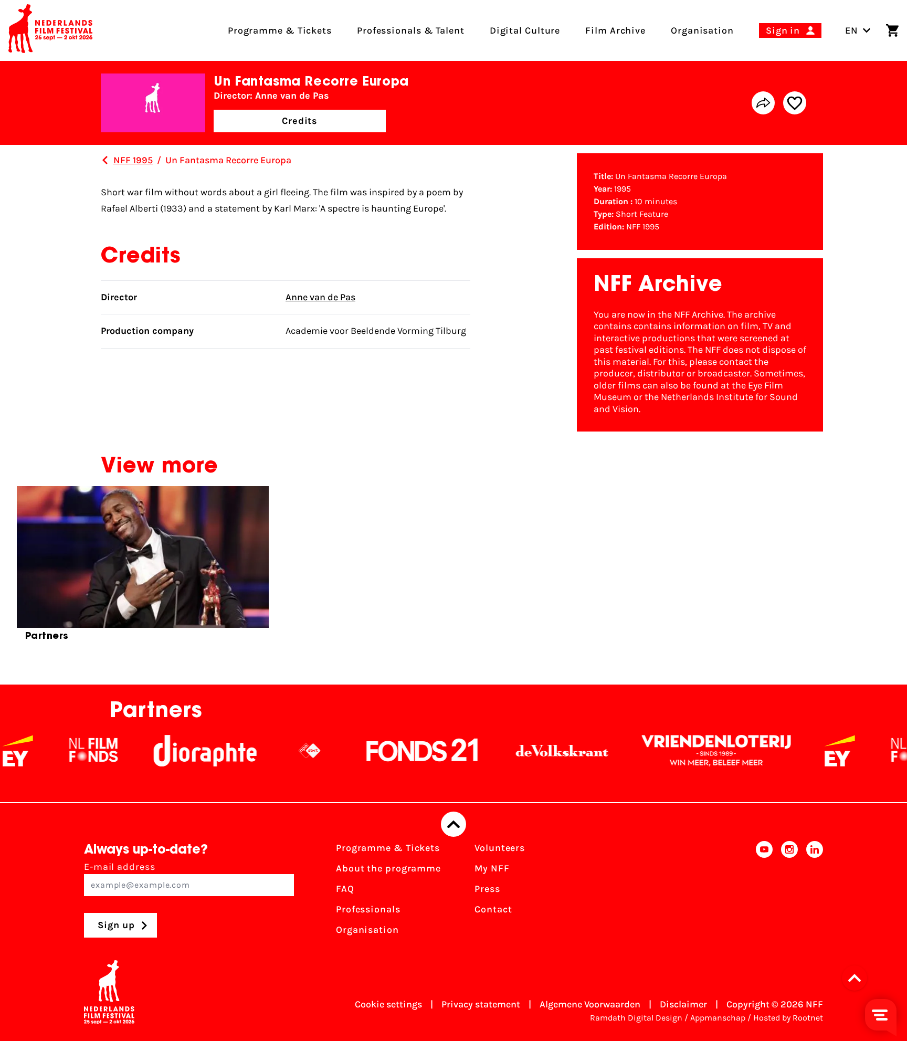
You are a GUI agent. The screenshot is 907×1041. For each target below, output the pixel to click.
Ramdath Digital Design (636, 1018)
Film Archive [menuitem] (615, 30)
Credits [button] (300, 121)
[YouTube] (764, 892)
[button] (857, 978)
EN (851, 30)
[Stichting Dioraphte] (177, 750)
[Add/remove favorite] (794, 102)
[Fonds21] (395, 750)
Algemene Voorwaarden (590, 1004)
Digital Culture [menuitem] (525, 30)
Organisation (367, 929)
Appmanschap (717, 1018)
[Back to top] (453, 824)
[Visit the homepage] (50, 30)
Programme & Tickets (388, 848)
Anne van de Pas (320, 297)
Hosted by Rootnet (788, 1018)
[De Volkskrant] (535, 750)
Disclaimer (683, 1004)
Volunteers (499, 848)
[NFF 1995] (105, 160)
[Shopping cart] (892, 30)
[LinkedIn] (814, 892)
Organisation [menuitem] (702, 30)
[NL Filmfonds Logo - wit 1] (66, 750)
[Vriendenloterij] (689, 750)
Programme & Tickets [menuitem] (280, 30)
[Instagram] (789, 892)
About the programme (388, 868)
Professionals (368, 909)
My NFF (491, 868)
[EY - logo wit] (812, 750)
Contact (493, 909)
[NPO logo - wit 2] (282, 750)
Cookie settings (388, 1004)
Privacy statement (480, 1004)
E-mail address (119, 866)
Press (487, 889)
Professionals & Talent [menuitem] (411, 30)
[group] (143, 568)
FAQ (345, 889)
